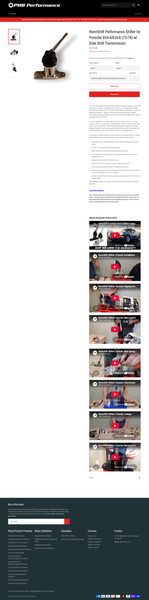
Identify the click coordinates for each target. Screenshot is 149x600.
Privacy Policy (13, 591)
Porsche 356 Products (16, 536)
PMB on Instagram (94, 542)
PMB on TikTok (93, 547)
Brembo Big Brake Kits (43, 545)
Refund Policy (24, 591)
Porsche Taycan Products (17, 583)
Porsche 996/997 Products (18, 567)
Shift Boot (93, 73)
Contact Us (92, 536)
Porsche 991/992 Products (18, 571)
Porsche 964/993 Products (18, 546)
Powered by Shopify (30, 596)
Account (138, 14)
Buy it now (114, 94)
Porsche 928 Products (16, 553)
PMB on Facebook (94, 539)
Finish (117, 63)
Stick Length (94, 63)
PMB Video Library (68, 536)
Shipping (92, 51)
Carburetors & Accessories (44, 548)
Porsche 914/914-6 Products (18, 539)
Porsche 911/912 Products (18, 542)
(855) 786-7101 (122, 542)
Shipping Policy (35, 591)
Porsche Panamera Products (18, 580)
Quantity (132, 73)
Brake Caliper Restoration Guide (72, 539)
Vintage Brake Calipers (43, 536)
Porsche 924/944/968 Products (19, 549)
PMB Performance (18, 596)
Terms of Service (48, 591)
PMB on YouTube (94, 545)
